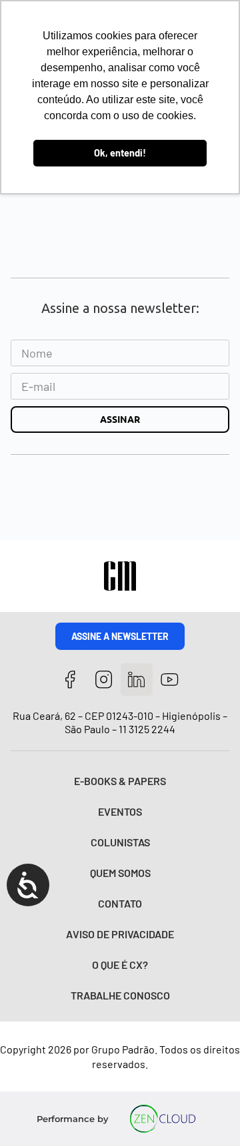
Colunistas (120, 842)
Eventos (120, 811)
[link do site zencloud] (163, 1119)
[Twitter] (137, 679)
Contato (120, 903)
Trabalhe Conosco (120, 995)
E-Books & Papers (120, 780)
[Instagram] (103, 679)
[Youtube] (169, 679)
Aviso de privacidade (120, 934)
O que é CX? (120, 964)
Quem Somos (120, 872)
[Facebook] (70, 679)
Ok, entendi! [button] (120, 152)
